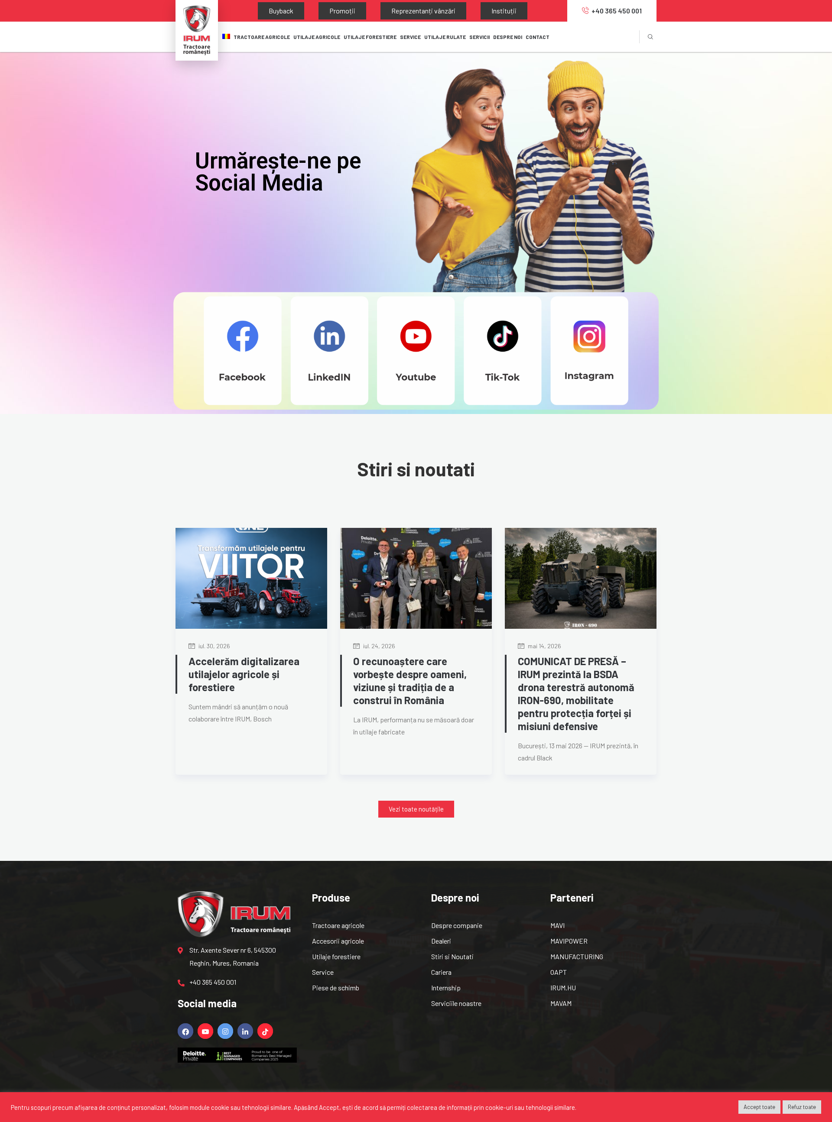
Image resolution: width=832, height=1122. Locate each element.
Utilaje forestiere (336, 956)
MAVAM (561, 1003)
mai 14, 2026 (543, 646)
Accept (329, 1107)
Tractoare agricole (262, 37)
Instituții (443, 10)
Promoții (316, 10)
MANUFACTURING (576, 956)
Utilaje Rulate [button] (445, 37)
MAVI (557, 925)
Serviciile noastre (456, 1003)
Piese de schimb (335, 987)
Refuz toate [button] (802, 1106)
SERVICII (479, 37)
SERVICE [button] (410, 37)
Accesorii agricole (338, 941)
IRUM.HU (563, 987)
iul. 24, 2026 (378, 646)
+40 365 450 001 (617, 10)
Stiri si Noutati (452, 956)
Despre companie (456, 925)
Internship (446, 987)
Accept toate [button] (759, 1106)
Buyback (272, 10)
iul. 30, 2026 (213, 646)
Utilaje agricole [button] (316, 37)
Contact (537, 37)
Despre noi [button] (507, 37)
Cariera (441, 972)
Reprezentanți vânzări (380, 10)
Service (323, 972)
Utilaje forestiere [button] (370, 37)
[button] (416, 809)
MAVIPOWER (569, 941)
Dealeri (441, 941)
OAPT (558, 972)
